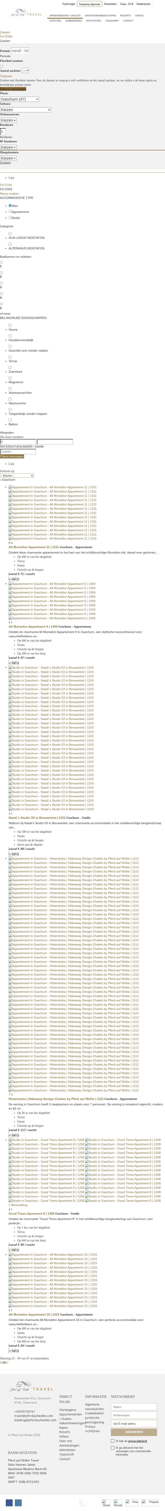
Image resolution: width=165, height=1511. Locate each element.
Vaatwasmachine (20, 392)
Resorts (125, 15)
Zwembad (15, 371)
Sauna (13, 329)
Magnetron (16, 382)
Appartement (20, 211)
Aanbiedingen (73, 21)
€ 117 (22, 1130)
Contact (128, 21)
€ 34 (21, 1345)
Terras (13, 361)
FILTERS (6, 36)
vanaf (13, 574)
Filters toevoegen (12, 456)
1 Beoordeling (18, 1205)
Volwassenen (9, 114)
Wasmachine (17, 403)
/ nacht (30, 574)
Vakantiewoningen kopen (100, 15)
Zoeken (5, 32)
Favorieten (110, 4)
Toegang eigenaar (89, 4)
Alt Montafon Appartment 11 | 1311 (34, 547)
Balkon (13, 424)
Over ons (55, 21)
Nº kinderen (8, 141)
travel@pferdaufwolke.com (33, 1416)
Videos (139, 15)
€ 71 (21, 574)
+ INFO (14, 579)
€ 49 (21, 849)
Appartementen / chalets (65, 15)
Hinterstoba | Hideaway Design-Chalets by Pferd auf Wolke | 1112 (56, 1099)
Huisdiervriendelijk (21, 340)
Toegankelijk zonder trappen (28, 413)
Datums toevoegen (13, 89)
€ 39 (21, 1244)
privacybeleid (137, 1441)
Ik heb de (131, 1441)
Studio (15, 218)
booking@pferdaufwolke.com (35, 1420)
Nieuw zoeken (9, 193)
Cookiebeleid (94, 1413)
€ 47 (21, 657)
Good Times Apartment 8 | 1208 (31, 1213)
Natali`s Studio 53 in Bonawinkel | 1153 (37, 817)
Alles (14, 205)
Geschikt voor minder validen (28, 350)
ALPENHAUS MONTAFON (26, 248)
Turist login (68, 4)
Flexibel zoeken (12, 61)
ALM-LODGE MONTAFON (26, 237)
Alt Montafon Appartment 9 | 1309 (33, 626)
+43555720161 (24, 1411)
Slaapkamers (9, 152)
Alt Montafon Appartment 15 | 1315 (34, 1314)
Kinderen (6, 125)
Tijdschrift (112, 21)
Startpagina (67, 1410)
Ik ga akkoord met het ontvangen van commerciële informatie (133, 1451)
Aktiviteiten (93, 21)
